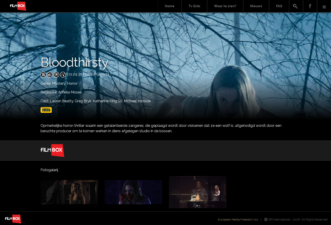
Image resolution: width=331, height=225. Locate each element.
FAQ (279, 6)
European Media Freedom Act (238, 219)
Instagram (324, 6)
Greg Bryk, (84, 101)
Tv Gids (194, 6)
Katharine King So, (108, 101)
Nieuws (256, 6)
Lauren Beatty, (62, 101)
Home (170, 6)
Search (296, 6)
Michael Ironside (137, 101)
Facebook (310, 6)
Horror (72, 83)
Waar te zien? (225, 6)
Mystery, (59, 83)
